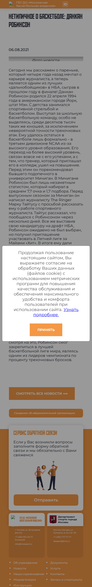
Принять (46, 330)
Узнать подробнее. (56, 312)
